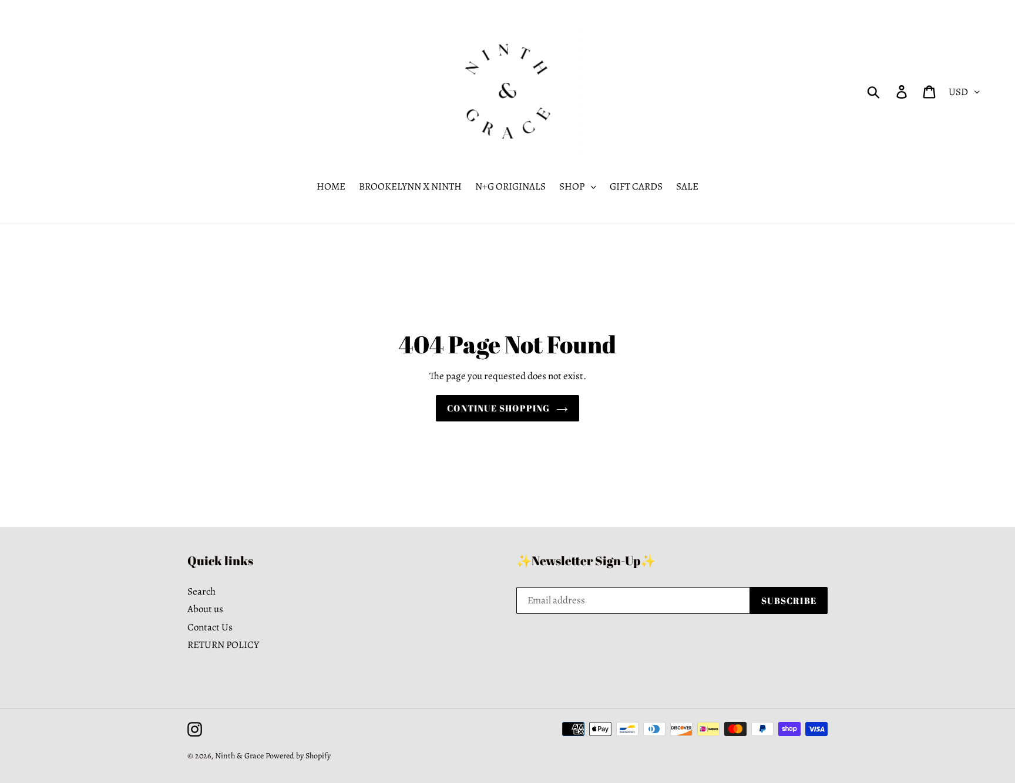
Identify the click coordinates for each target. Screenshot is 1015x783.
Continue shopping (498, 408)
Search (201, 591)
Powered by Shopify (298, 755)
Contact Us (210, 627)
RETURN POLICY (223, 645)
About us (205, 609)
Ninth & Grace (239, 755)
